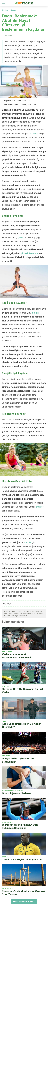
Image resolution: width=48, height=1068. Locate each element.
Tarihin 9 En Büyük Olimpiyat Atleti (22, 859)
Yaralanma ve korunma (12, 791)
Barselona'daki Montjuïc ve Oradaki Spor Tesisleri (23, 893)
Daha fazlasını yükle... (24, 901)
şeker (20, 237)
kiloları (35, 312)
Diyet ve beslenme (9, 10)
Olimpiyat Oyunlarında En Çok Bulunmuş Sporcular (20, 826)
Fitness (5, 686)
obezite (27, 542)
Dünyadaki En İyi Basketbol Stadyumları (18, 760)
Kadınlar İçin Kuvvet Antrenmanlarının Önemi (16, 656)
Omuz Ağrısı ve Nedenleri (17, 793)
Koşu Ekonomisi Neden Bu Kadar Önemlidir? (21, 725)
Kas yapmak (7, 652)
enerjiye (40, 506)
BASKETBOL (6, 756)
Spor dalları (7, 822)
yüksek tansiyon (30, 253)
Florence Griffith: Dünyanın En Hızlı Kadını (22, 691)
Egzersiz (33, 133)
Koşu (4, 721)
